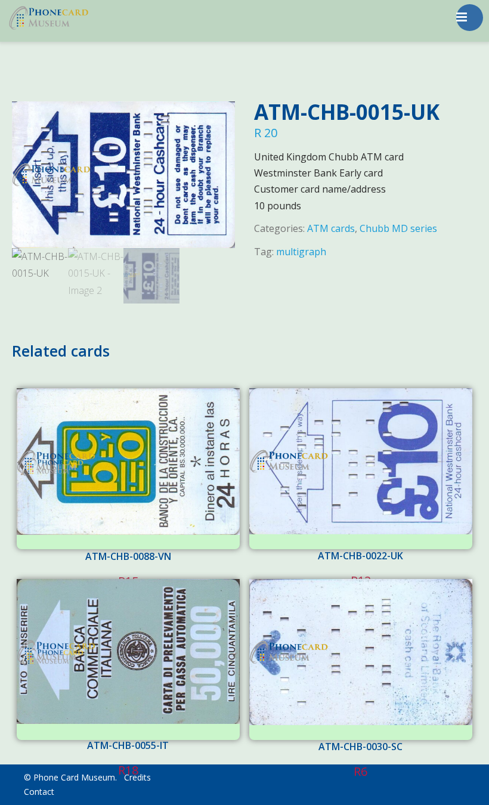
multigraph (301, 251)
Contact (39, 791)
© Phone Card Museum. (70, 777)
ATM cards (331, 228)
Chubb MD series (398, 228)
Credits (137, 777)
